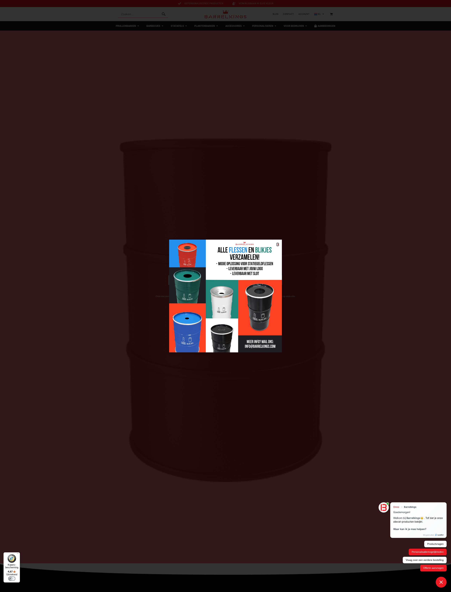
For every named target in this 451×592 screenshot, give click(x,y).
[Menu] (18, 554)
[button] (277, 244)
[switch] (11, 578)
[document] (225, 296)
